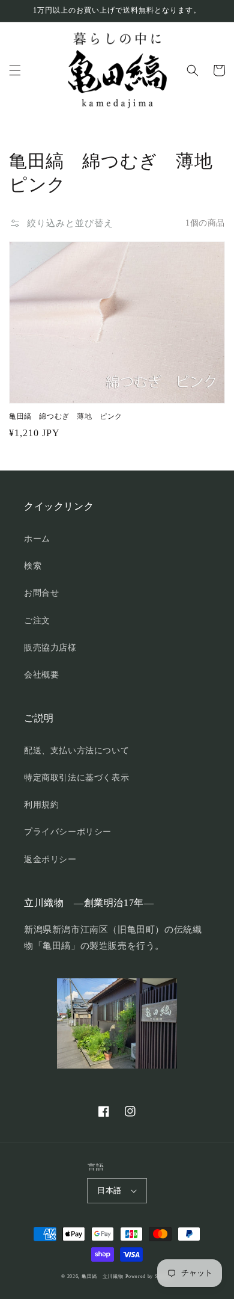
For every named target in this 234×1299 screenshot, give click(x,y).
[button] (15, 70)
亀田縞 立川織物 (103, 1276)
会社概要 (41, 674)
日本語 (109, 1190)
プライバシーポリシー (68, 831)
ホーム (37, 538)
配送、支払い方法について (76, 750)
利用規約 (41, 804)
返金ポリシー (50, 859)
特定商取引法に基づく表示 (76, 777)
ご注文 (37, 620)
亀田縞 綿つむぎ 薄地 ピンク (65, 416)
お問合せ (41, 592)
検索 (32, 565)
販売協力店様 (50, 647)
